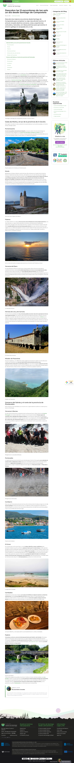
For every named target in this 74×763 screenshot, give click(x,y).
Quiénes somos (13, 735)
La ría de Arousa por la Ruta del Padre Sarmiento (61, 63)
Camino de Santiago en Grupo (60, 105)
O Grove (9, 65)
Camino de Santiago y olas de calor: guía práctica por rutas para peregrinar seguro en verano (61, 94)
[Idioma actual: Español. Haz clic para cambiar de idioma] (70, 1)
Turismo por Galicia (16, 15)
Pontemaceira (10, 44)
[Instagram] (4, 737)
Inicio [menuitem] (37, 5)
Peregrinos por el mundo (61, 31)
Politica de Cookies (61, 733)
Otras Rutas (58, 35)
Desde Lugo (22, 733)
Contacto (3, 735)
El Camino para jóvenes (60, 17)
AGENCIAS (66, 1)
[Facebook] (2, 737)
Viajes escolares (57, 116)
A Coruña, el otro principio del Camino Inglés (61, 71)
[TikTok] (9, 737)
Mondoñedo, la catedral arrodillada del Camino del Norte (61, 67)
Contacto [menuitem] (65, 5)
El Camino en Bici (57, 114)
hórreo (42, 316)
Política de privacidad (62, 731)
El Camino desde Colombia (44, 728)
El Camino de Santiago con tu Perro (60, 112)
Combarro (9, 63)
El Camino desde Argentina (44, 731)
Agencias (59, 735)
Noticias (57, 38)
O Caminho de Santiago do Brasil (45, 735)
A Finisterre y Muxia (24, 735)
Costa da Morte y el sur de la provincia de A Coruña (18, 42)
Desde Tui (22, 730)
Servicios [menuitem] (61, 5)
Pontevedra (9, 61)
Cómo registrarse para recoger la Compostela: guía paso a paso (60, 79)
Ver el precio (60, 142)
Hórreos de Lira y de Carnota (13, 53)
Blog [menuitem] (70, 5)
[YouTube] (7, 737)
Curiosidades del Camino (61, 49)
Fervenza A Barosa (11, 59)
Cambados (9, 67)
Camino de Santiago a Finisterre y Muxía (29, 132)
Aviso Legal (59, 730)
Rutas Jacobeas (59, 28)
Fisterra (9, 48)
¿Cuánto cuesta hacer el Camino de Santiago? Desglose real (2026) (61, 89)
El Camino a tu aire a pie (59, 107)
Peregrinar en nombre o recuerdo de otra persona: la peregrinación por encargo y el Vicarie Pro (61, 84)
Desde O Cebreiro (24, 731)
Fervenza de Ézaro (11, 51)
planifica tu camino (59, 1)
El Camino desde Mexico (44, 730)
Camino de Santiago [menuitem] (44, 5)
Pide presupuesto (54, 761)
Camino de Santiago (58, 109)
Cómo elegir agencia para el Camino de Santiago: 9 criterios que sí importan (61, 75)
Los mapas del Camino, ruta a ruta (60, 14)
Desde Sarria (23, 728)
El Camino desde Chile (43, 733)
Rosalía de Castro (34, 641)
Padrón (8, 69)
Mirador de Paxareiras (12, 55)
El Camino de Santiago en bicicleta (61, 46)
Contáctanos (17, 683)
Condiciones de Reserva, (62, 728)
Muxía (8, 46)
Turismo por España (60, 21)
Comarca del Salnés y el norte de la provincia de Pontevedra (20, 57)
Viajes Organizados (66, 761)
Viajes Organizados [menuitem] (54, 5)
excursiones (23, 75)
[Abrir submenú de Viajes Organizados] (58, 5)
